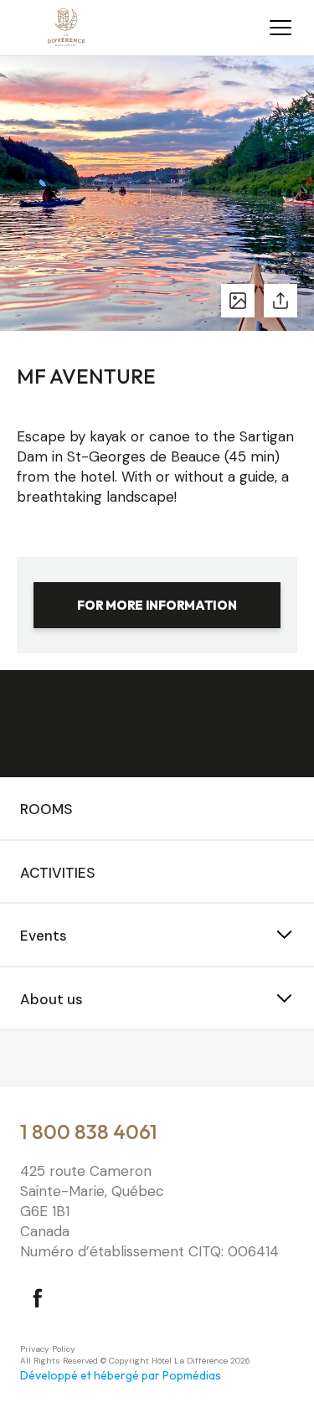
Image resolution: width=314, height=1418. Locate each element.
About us (51, 999)
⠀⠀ (30, 1060)
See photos (238, 300)
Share (280, 300)
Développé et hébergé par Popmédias (120, 1375)
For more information (156, 605)
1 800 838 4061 (88, 1131)
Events (43, 935)
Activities (57, 873)
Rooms (46, 809)
